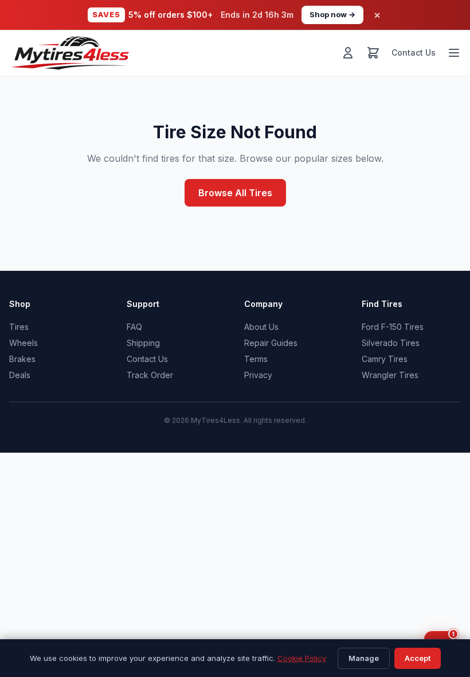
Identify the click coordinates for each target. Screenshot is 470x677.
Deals (19, 375)
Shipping (143, 343)
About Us (261, 327)
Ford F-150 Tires (393, 327)
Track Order (150, 375)
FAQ (134, 327)
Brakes (22, 359)
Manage (363, 658)
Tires (19, 327)
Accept (417, 658)
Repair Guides (270, 343)
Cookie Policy (301, 658)
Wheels (23, 343)
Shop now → (332, 14)
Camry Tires (385, 359)
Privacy (258, 375)
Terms (256, 359)
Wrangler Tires (390, 375)
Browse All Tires (235, 193)
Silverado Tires (391, 343)
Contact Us (413, 52)
